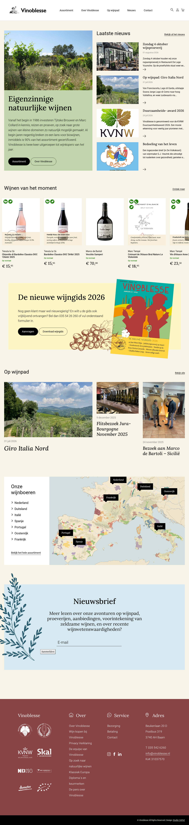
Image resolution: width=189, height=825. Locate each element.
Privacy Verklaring (80, 743)
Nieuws (131, 10)
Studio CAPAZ (179, 820)
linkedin (119, 754)
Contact (148, 10)
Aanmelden (47, 651)
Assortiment (66, 10)
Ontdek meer (179, 189)
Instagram (109, 754)
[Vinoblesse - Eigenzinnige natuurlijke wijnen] (25, 10)
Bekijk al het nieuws (174, 34)
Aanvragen (28, 331)
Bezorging (113, 726)
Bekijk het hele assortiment (26, 552)
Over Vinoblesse (90, 10)
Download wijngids (53, 331)
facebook (114, 754)
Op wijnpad (113, 10)
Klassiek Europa (79, 772)
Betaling (112, 731)
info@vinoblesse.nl (158, 753)
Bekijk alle (180, 373)
